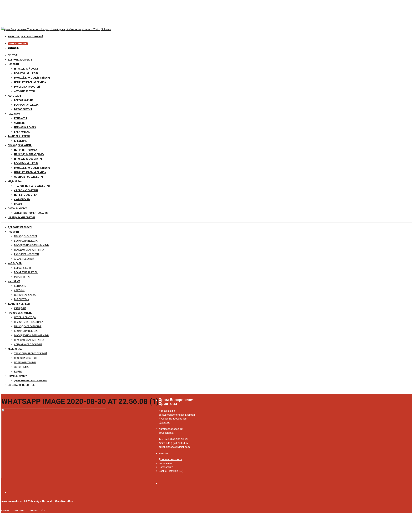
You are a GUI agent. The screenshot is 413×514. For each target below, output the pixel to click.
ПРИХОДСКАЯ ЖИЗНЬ (20, 145)
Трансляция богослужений (32, 186)
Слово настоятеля (26, 190)
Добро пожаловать (20, 59)
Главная (4, 510)
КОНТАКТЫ (20, 118)
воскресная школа (26, 73)
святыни (19, 123)
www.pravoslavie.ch (13, 501)
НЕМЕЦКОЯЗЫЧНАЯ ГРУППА (30, 82)
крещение (20, 141)
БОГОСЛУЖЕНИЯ (23, 100)
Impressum (165, 463)
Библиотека (22, 132)
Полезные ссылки (25, 195)
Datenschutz (166, 467)
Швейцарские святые (21, 217)
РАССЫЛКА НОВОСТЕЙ (27, 86)
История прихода (25, 150)
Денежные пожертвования (31, 213)
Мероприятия (23, 109)
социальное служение (28, 177)
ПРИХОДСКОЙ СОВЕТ (26, 68)
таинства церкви (19, 136)
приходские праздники (29, 154)
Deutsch (13, 55)
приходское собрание (28, 159)
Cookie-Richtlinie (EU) (171, 470)
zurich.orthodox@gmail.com (174, 446)
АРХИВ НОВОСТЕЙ (24, 91)
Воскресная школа (26, 105)
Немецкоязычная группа (30, 172)
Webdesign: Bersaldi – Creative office (50, 501)
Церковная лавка (25, 127)
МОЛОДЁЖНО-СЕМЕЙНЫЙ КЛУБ (32, 77)
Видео (18, 204)
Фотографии (22, 199)
